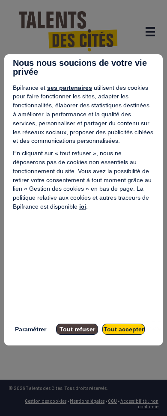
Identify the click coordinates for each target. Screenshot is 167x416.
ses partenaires (69, 87)
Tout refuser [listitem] (77, 329)
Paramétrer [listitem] (30, 329)
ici (82, 206)
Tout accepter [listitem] (124, 329)
